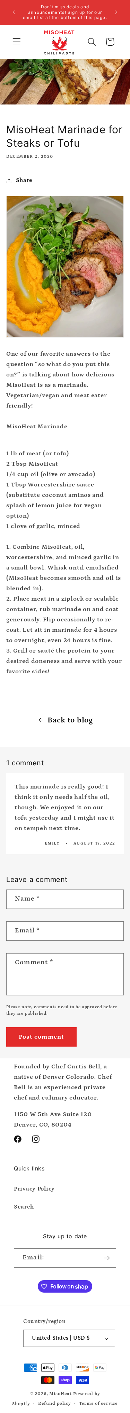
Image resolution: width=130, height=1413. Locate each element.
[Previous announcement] (13, 12)
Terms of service (98, 1403)
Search (24, 1207)
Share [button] (24, 180)
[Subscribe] (106, 1258)
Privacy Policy (34, 1189)
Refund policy (54, 1403)
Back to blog (70, 720)
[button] (17, 42)
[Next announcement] (116, 12)
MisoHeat (60, 1393)
